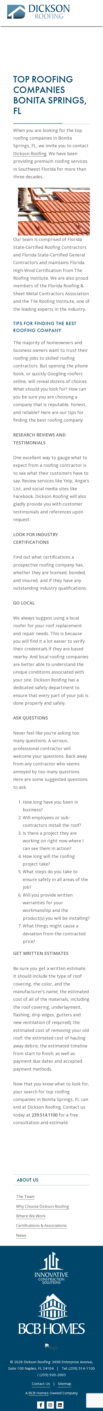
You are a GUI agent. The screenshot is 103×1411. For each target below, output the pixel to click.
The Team (25, 1196)
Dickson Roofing (29, 153)
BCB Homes (39, 1392)
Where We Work (31, 1216)
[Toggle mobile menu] (94, 13)
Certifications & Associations (41, 1225)
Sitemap (64, 1383)
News (21, 1235)
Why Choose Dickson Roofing (42, 1206)
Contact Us (41, 1383)
